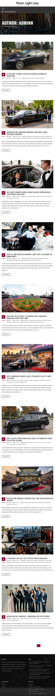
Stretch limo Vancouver (45, 562)
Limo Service (17, 562)
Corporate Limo (48, 560)
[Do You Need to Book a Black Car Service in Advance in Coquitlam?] (27, 56)
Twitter (3, 686)
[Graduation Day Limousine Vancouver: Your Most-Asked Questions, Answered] (27, 114)
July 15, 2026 (17, 442)
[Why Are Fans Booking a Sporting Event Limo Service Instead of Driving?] (27, 480)
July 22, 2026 (17, 380)
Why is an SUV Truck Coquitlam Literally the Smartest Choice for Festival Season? (29, 439)
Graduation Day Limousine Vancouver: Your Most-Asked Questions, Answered (27, 133)
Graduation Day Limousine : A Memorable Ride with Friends (28, 616)
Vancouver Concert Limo (20, 382)
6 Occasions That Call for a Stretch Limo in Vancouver (27, 558)
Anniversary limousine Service (37, 258)
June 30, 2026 (17, 560)
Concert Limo (16, 198)
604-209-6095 (10, 12)
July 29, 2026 (17, 320)
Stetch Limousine (30, 562)
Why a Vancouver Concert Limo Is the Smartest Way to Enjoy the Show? (29, 377)
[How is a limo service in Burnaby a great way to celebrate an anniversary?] (27, 236)
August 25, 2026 (17, 78)
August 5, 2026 (17, 258)
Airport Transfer (26, 560)
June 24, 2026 (17, 618)
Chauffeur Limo (41, 560)
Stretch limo (37, 562)
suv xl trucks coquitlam (20, 444)
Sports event (17, 322)
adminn (9, 78)
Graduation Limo (32, 138)
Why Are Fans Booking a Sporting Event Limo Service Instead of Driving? (30, 499)
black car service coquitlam (38, 78)
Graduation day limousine (38, 136)
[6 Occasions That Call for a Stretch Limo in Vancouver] (27, 540)
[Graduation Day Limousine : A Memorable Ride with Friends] (27, 598)
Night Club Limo (23, 562)
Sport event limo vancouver (29, 320)
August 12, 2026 (17, 196)
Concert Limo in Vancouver (35, 380)
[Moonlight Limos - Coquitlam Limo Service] (27, 3)
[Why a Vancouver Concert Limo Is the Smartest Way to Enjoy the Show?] (27, 358)
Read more (6, 90)
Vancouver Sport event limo (26, 322)
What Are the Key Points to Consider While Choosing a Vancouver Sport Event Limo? (27, 317)
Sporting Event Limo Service (41, 320)
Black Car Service (27, 78)
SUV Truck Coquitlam (44, 442)
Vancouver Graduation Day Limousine (44, 138)
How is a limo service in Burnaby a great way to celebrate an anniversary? (29, 255)
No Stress (29, 502)
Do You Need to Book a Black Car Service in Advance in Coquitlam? (26, 75)
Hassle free (24, 502)
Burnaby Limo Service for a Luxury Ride (32, 260)
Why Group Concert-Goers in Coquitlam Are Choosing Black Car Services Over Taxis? (29, 193)
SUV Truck (37, 442)
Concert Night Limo (11, 382)
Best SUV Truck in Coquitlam (29, 442)
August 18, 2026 (17, 136)
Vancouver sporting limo (38, 322)
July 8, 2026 (16, 502)
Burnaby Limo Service (19, 260)
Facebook (4, 684)
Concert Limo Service (45, 380)
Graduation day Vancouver (22, 138)
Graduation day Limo (28, 136)
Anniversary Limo (27, 258)
